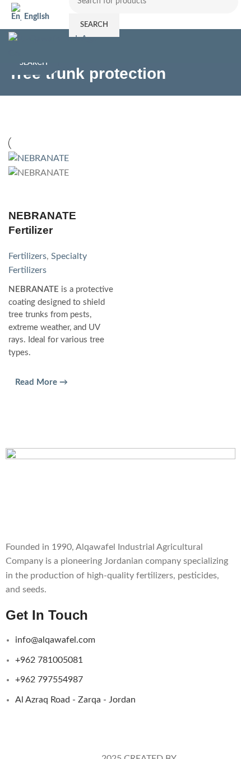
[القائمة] (228, 46)
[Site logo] (56, 45)
